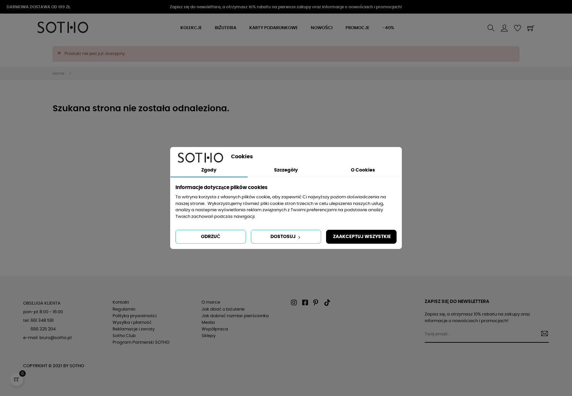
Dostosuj (283, 236)
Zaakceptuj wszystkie (362, 236)
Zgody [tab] (208, 170)
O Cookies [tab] (363, 170)
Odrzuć (210, 236)
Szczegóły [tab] (286, 170)
